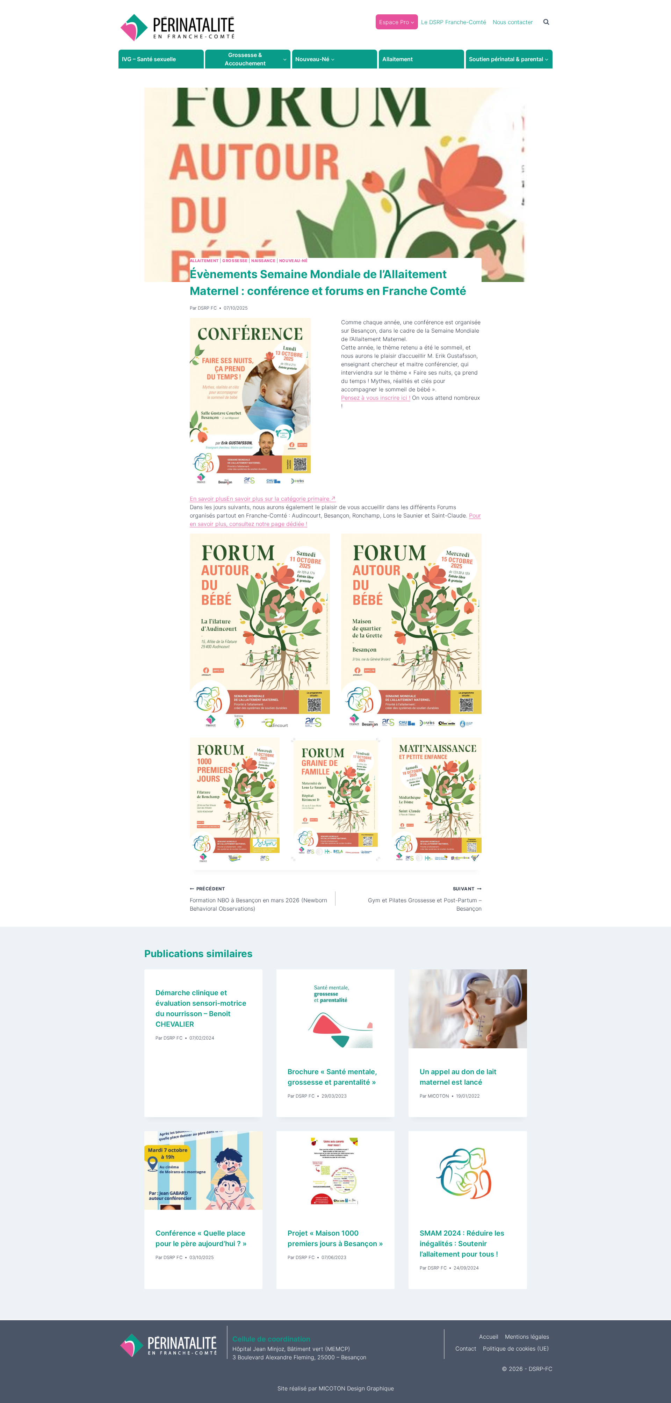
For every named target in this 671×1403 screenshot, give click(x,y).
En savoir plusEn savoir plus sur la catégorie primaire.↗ (263, 498)
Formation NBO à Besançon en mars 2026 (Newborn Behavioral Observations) (258, 899)
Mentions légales (527, 1336)
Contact (465, 1348)
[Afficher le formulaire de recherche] (546, 22)
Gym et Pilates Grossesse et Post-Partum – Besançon (425, 899)
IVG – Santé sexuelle (149, 59)
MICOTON (438, 1096)
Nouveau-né (293, 260)
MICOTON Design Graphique (356, 1388)
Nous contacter (513, 22)
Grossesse (234, 260)
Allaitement (397, 59)
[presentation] (335, 1008)
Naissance (263, 260)
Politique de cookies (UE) (516, 1348)
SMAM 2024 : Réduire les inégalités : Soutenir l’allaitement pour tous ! (462, 1243)
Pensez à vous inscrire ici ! (375, 397)
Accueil (488, 1336)
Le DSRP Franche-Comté (453, 22)
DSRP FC (207, 308)
